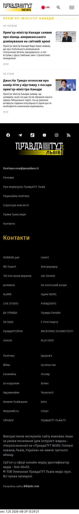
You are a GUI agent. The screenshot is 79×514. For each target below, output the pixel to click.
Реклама (8, 177)
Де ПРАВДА (10, 312)
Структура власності (16, 205)
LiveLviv (7, 340)
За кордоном (11, 383)
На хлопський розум (54, 285)
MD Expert (9, 266)
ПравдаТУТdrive (13, 331)
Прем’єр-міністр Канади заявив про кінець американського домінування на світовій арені (27, 37)
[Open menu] (71, 7)
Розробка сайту (21, 486)
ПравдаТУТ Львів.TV (53, 420)
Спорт (45, 411)
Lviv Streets (48, 276)
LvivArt (45, 257)
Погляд (45, 374)
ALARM (7, 294)
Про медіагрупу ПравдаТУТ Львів (24, 186)
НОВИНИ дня (11, 257)
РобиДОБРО (48, 303)
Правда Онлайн (50, 312)
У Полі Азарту (49, 322)
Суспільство (48, 365)
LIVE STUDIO (10, 303)
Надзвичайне (11, 392)
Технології (47, 392)
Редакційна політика (16, 196)
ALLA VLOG (47, 340)
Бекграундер (49, 266)
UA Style (8, 322)
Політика (8, 355)
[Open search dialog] (58, 7)
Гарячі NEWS (48, 294)
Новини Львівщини (15, 401)
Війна (6, 365)
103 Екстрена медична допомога (17, 280)
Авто (44, 401)
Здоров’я (46, 355)
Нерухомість (11, 411)
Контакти (16, 237)
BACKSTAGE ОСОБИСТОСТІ (57, 331)
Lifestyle (8, 420)
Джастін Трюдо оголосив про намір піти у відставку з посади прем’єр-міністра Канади (27, 85)
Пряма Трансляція (14, 214)
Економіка (9, 374)
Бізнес (45, 383)
